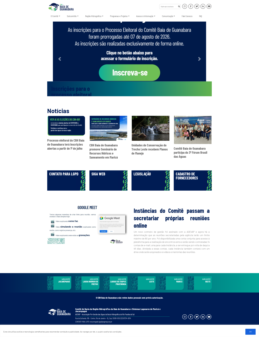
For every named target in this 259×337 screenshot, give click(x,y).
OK (250, 332)
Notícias (58, 110)
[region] (129, 331)
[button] (59, 59)
